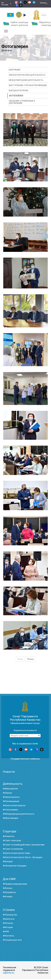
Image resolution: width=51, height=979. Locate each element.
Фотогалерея (16, 96)
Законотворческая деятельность (27, 75)
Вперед (30, 659)
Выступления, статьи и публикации (28, 85)
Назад (20, 659)
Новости (9, 771)
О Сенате (9, 909)
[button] (24, 15)
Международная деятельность (26, 80)
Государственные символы (25, 758)
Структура (9, 831)
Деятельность (13, 783)
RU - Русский (5, 4)
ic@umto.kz (8, 972)
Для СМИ (9, 879)
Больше (43, 4)
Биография (14, 70)
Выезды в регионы (18, 90)
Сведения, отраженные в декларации (22, 102)
